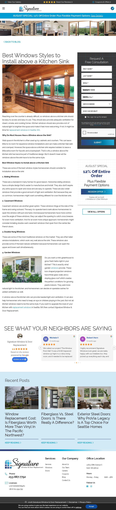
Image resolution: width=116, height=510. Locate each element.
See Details (97, 15)
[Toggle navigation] (3, 8)
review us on (18, 359)
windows (54, 268)
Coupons (65, 474)
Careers (65, 471)
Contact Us (66, 480)
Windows (48, 467)
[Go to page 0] (74, 362)
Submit (98, 142)
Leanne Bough (56, 338)
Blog (64, 477)
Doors (47, 471)
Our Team (65, 467)
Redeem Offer (95, 191)
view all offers (96, 211)
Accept (91, 506)
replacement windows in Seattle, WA (24, 130)
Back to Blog (12, 42)
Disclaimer (73, 502)
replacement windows (22, 307)
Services (48, 464)
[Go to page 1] (76, 362)
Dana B (90, 338)
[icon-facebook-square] (88, 486)
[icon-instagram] (91, 486)
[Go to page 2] (78, 362)
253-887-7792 (17, 476)
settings (78, 507)
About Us (65, 464)
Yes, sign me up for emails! (97, 117)
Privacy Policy (97, 125)
